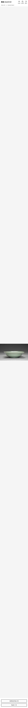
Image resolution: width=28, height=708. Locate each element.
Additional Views (13, 701)
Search (22, 3)
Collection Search (11, 5)
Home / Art (3, 5)
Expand (13, 705)
